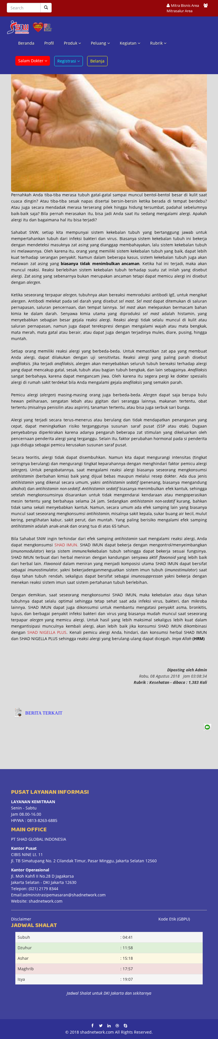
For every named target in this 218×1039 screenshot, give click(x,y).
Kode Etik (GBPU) (174, 919)
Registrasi (67, 61)
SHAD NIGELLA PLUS (46, 632)
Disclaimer (21, 919)
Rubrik (157, 43)
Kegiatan (129, 43)
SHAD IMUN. (66, 544)
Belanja (97, 61)
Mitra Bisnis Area (185, 5)
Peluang (99, 43)
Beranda (26, 43)
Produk (71, 43)
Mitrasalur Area (179, 11)
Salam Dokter (31, 60)
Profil (49, 43)
